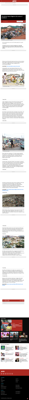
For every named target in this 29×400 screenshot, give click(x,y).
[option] (5, 337)
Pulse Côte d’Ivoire (3, 394)
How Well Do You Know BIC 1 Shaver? (14, 339)
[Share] (24, 21)
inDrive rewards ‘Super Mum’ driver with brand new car (9, 354)
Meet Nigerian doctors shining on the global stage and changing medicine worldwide (23, 348)
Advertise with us (3, 386)
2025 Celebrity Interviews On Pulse (5, 339)
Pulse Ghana (2, 391)
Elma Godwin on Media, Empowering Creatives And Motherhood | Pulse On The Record (23, 340)
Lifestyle (13, 323)
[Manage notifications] (27, 398)
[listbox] (14, 337)
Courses (17, 381)
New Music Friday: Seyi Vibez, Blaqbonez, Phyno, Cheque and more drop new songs (24, 360)
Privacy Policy (17, 385)
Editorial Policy (18, 386)
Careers (17, 380)
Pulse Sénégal (17, 391)
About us (2, 385)
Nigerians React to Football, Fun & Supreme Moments (17, 325)
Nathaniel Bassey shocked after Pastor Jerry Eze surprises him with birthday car (9, 360)
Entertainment (7, 358)
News (20, 352)
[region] (14, 337)
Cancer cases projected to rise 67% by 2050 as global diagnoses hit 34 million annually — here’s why (23, 355)
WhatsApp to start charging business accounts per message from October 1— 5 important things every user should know (9, 349)
